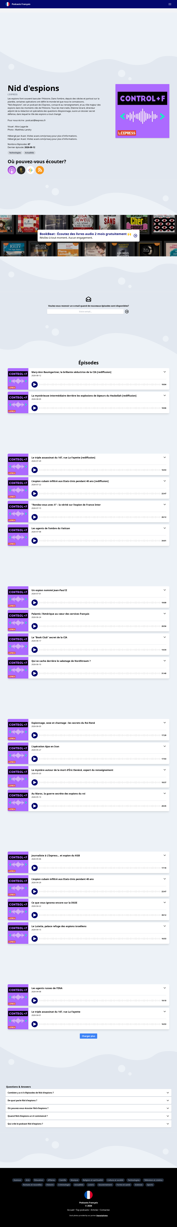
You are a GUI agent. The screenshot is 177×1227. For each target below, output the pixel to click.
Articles (94, 1209)
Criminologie (64, 1184)
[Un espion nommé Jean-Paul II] (18, 597)
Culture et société (115, 1180)
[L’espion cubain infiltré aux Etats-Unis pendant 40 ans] (18, 886)
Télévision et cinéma (153, 1180)
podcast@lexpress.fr (36, 120)
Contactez (105, 1209)
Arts (28, 1180)
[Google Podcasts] (30, 170)
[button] (169, 4)
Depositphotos (102, 1215)
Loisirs (91, 1184)
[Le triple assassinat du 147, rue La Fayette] (18, 1018)
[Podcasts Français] (88, 1195)
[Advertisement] (88, 30)
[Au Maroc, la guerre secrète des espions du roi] (18, 800)
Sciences (138, 1184)
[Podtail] (21, 170)
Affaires (51, 1180)
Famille (62, 1180)
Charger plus (88, 1036)
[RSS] (39, 170)
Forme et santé (123, 1184)
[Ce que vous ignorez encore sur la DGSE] (18, 909)
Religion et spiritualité (93, 1180)
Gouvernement (105, 1184)
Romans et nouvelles (32, 1184)
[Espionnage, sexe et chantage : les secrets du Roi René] (18, 729)
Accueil (70, 1209)
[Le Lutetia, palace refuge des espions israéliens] (18, 933)
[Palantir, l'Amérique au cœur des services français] (18, 620)
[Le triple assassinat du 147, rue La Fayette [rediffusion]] (18, 464)
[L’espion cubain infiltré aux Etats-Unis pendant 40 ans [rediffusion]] (18, 488)
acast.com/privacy (43, 139)
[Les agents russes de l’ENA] (18, 995)
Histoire (50, 1184)
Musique (74, 1180)
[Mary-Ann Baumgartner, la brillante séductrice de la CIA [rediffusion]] (18, 379)
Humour (17, 1180)
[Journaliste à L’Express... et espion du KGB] (18, 862)
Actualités (29, 152)
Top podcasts (82, 1209)
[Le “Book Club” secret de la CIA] (18, 644)
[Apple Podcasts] (11, 170)
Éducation (38, 1180)
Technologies (15, 152)
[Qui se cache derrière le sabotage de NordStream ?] (18, 668)
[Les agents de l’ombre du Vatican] (18, 535)
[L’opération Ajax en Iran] (18, 753)
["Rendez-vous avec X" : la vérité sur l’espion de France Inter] (18, 511)
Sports (150, 1184)
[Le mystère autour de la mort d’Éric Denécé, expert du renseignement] (18, 777)
